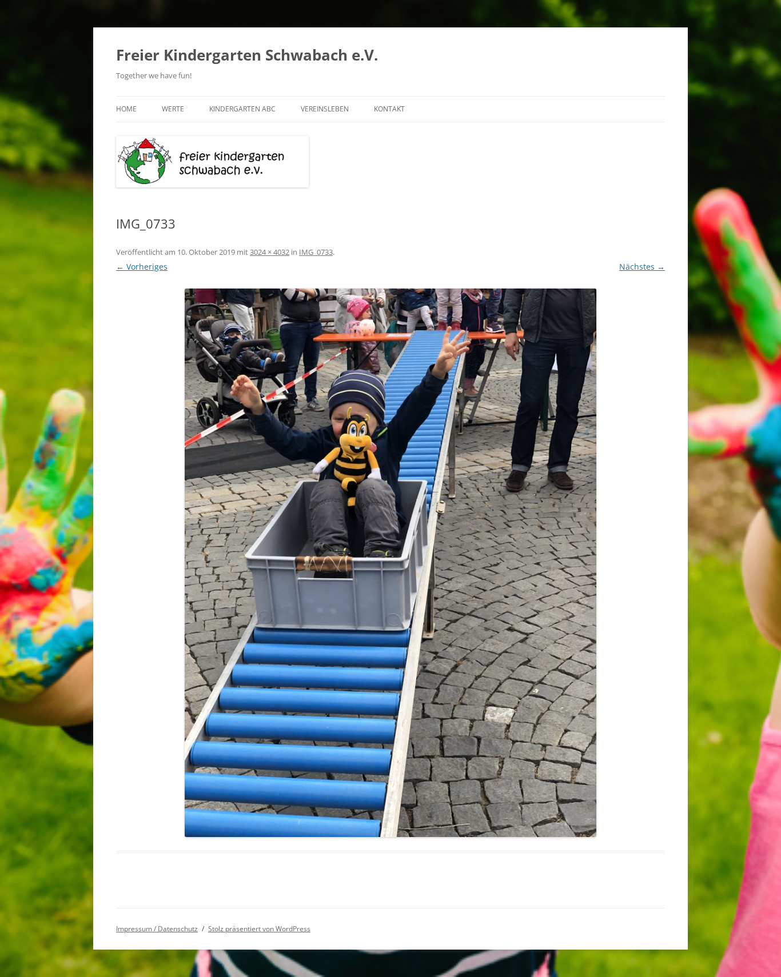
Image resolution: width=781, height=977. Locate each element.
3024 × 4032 (269, 252)
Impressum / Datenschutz (157, 929)
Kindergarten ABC (242, 109)
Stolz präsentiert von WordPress (259, 929)
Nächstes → (642, 266)
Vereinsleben (325, 109)
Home (126, 109)
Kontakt (389, 109)
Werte (173, 109)
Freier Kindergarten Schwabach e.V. (247, 55)
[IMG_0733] (390, 563)
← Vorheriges (142, 266)
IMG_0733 (316, 252)
